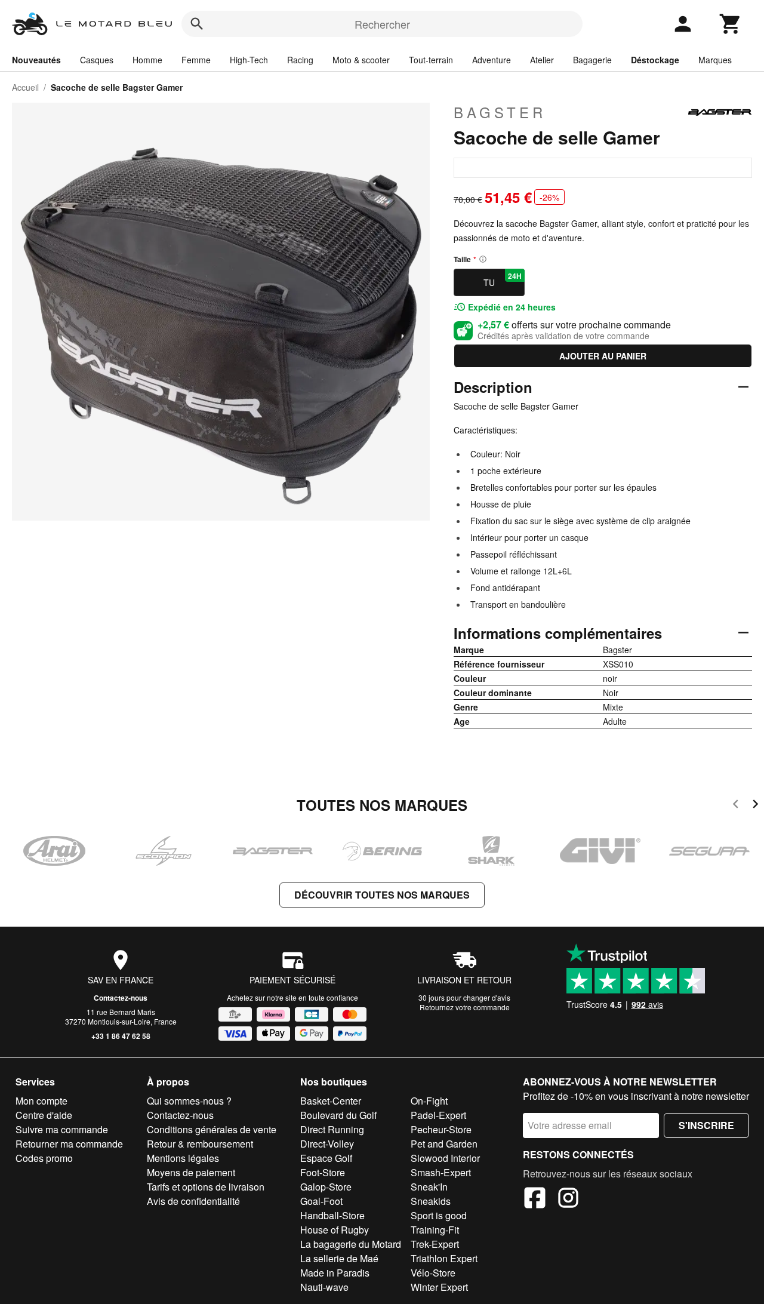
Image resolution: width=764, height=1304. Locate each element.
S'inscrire (706, 1125)
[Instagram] (568, 1199)
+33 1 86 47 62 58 (120, 1036)
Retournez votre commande (465, 1007)
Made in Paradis (334, 1273)
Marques (715, 60)
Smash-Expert (441, 1172)
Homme (147, 60)
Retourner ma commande (69, 1144)
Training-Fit (435, 1230)
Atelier (542, 60)
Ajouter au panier (602, 356)
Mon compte (41, 1101)
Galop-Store (326, 1187)
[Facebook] (535, 1199)
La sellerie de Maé (339, 1258)
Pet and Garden (444, 1144)
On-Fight (429, 1101)
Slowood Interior (445, 1158)
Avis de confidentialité (193, 1201)
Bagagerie (592, 60)
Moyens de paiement (191, 1172)
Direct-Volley (327, 1144)
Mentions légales (183, 1158)
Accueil (25, 87)
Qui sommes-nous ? (189, 1101)
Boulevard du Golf (338, 1115)
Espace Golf (326, 1158)
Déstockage (655, 60)
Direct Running (332, 1129)
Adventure (491, 60)
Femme (196, 60)
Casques (96, 60)
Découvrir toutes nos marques (382, 895)
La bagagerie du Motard (350, 1244)
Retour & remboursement (200, 1144)
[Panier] (731, 24)
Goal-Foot (321, 1201)
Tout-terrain (431, 60)
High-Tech (249, 60)
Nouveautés (36, 60)
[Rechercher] (197, 24)
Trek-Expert (435, 1244)
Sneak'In (429, 1187)
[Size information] (483, 259)
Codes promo (44, 1158)
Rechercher (382, 24)
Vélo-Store (433, 1273)
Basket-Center (330, 1101)
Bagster (500, 112)
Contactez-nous (120, 997)
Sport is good (439, 1215)
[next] (755, 805)
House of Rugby (334, 1230)
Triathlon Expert (444, 1258)
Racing (300, 60)
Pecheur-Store (441, 1129)
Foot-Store (322, 1172)
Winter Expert (439, 1287)
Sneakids (431, 1201)
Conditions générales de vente (211, 1129)
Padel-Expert (438, 1115)
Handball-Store (332, 1215)
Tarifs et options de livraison (205, 1187)
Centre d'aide (44, 1115)
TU (502, 279)
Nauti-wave (324, 1287)
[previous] (735, 805)
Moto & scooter (361, 60)
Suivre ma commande (62, 1129)
